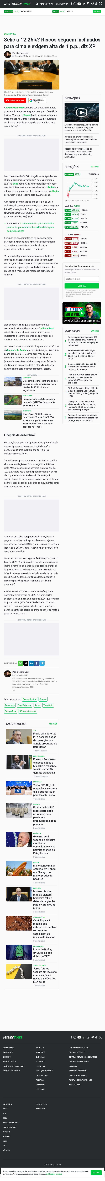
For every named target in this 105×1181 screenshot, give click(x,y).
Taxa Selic (48, 705)
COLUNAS (73, 1066)
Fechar (96, 1173)
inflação (54, 191)
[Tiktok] (96, 4)
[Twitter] (100, 3)
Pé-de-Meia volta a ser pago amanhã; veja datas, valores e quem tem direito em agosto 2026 (82, 354)
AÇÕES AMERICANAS (11, 1123)
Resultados (38, 946)
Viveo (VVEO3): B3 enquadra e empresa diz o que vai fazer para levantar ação (45, 790)
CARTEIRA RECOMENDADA (79, 1048)
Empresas (27, 378)
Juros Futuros (39, 965)
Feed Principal (24, 705)
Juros (37, 705)
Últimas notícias (44, 4)
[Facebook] (71, 3)
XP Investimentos (15, 107)
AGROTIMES (40, 1109)
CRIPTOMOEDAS (9, 1127)
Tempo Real (10, 711)
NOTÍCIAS (40, 1048)
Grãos (36, 862)
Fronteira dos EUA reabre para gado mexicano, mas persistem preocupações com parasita (44, 816)
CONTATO (7, 1057)
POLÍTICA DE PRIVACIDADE (13, 1066)
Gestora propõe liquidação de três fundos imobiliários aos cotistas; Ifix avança (82, 367)
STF (34, 730)
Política (37, 833)
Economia (10, 34)
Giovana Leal (22, 53)
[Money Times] (20, 4)
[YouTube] (79, 3)
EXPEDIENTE (8, 1052)
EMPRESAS (40, 1057)
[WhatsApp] (88, 3)
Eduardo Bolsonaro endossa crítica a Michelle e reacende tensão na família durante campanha (45, 766)
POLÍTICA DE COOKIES (11, 1071)
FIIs (4, 1113)
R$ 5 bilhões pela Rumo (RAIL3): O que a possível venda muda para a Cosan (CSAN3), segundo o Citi (83, 392)
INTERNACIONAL (42, 1075)
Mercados (27, 396)
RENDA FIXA (40, 1066)
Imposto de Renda (16, 350)
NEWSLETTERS (74, 1085)
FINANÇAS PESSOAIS (44, 1071)
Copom (43, 699)
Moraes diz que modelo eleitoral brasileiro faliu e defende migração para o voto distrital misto (44, 900)
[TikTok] (96, 1037)
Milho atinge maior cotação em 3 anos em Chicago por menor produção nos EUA (44, 872)
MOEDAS (6, 1132)
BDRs (5, 1118)
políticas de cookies (54, 1174)
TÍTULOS (6, 1150)
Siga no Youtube (17, 100)
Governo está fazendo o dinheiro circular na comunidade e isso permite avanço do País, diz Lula (44, 845)
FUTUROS (6, 1136)
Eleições (37, 888)
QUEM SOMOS (8, 1048)
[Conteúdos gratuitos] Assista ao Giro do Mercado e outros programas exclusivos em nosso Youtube (81, 127)
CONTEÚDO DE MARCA (78, 1075)
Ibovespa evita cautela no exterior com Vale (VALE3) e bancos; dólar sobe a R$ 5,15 (39, 402)
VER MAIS (95, 167)
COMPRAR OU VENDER (77, 1071)
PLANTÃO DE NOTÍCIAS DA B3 (80, 1080)
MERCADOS (40, 1052)
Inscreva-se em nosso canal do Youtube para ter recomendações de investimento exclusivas (81, 139)
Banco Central (29, 699)
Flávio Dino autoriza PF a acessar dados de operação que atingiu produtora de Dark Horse (45, 740)
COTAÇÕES (7, 1104)
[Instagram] (75, 3)
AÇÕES (5, 1109)
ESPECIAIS (40, 1089)
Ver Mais (53, 724)
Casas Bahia (62, 4)
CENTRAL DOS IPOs (76, 1052)
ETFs (5, 1146)
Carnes (36, 804)
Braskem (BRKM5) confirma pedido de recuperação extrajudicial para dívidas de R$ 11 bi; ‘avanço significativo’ (40, 386)
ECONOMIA (40, 1062)
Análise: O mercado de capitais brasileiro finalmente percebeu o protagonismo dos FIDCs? (83, 418)
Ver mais (95, 331)
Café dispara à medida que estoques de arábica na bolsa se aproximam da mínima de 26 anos (45, 929)
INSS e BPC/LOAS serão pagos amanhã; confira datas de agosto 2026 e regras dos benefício (82, 379)
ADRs (5, 1141)
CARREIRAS (40, 1085)
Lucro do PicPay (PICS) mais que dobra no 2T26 (42, 953)
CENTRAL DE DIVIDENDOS (79, 1062)
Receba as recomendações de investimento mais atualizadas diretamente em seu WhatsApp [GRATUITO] (78, 153)
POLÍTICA (40, 1080)
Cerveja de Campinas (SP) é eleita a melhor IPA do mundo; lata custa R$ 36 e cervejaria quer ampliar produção (82, 405)
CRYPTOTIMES (41, 1104)
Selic (15, 183)
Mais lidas (72, 331)
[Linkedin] (84, 3)
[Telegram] (92, 3)
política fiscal (47, 328)
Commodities (39, 917)
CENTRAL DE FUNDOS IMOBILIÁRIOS (83, 1057)
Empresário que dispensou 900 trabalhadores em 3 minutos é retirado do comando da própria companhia (83, 341)
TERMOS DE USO (9, 1062)
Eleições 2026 (38, 756)
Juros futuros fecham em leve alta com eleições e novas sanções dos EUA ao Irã (45, 975)
